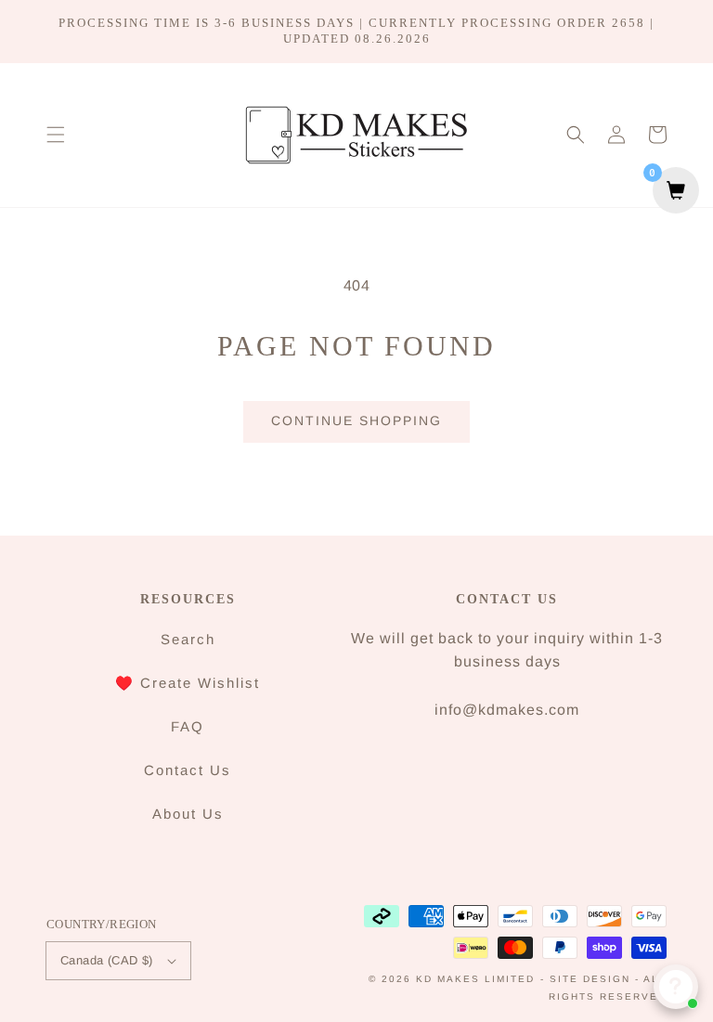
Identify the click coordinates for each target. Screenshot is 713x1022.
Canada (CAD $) (106, 960)
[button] (55, 134)
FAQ (187, 726)
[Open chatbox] (676, 986)
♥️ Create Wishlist (187, 683)
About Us (188, 813)
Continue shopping (356, 420)
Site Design (590, 979)
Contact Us (187, 770)
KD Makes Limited (475, 979)
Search (188, 639)
